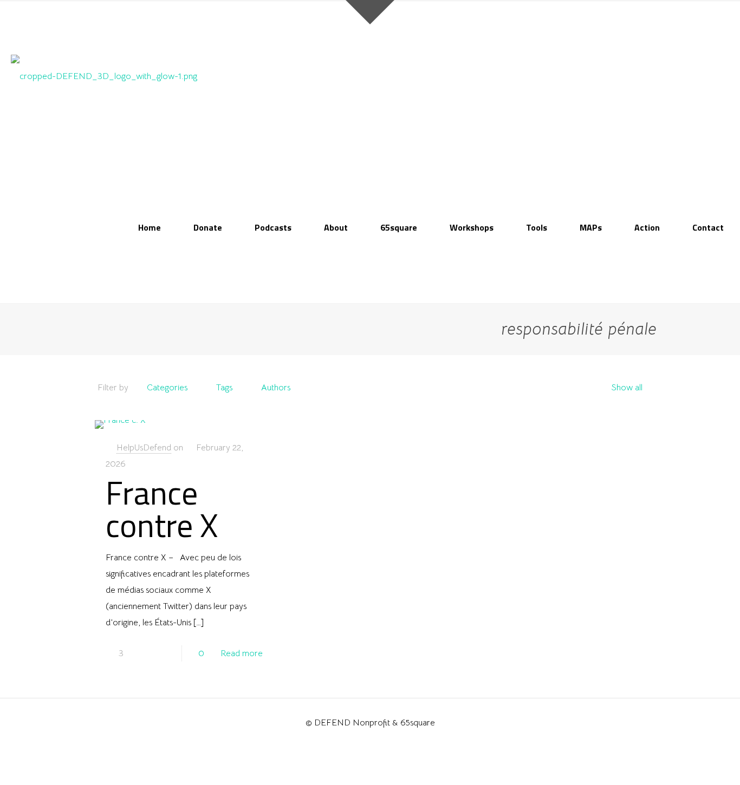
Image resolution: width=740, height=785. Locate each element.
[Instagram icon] (370, 744)
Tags (224, 387)
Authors (275, 387)
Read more (241, 653)
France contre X (162, 509)
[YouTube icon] (359, 744)
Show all (626, 387)
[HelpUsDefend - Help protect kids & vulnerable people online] (104, 76)
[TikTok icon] (382, 744)
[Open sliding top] (370, 12)
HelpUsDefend (143, 447)
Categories (167, 387)
